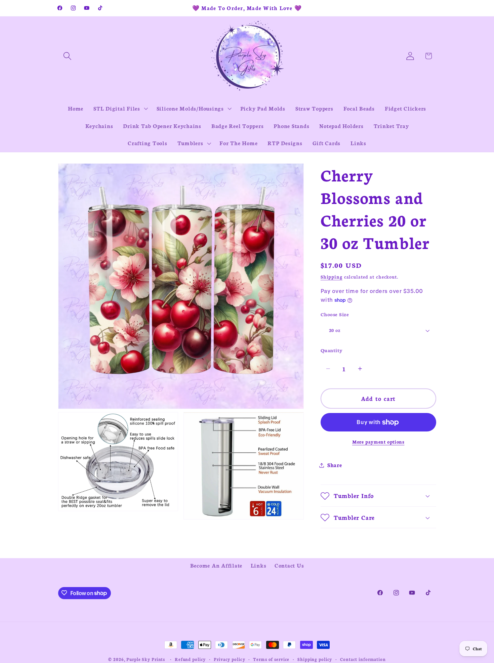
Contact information (363, 659)
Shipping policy (314, 659)
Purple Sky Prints (145, 659)
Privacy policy (229, 659)
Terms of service (271, 659)
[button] (67, 56)
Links (258, 565)
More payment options (378, 442)
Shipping (331, 277)
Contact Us (289, 565)
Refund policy (190, 659)
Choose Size (335, 314)
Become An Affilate (216, 565)
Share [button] (334, 465)
